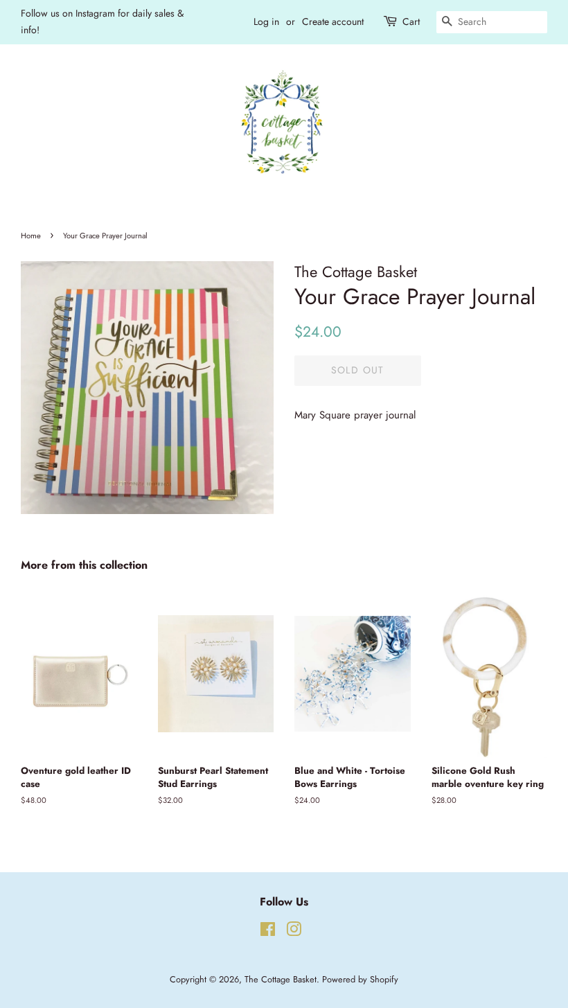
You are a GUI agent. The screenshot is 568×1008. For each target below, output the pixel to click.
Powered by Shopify (360, 979)
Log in (266, 21)
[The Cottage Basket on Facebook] (268, 932)
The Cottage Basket (281, 979)
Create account (333, 21)
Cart (411, 21)
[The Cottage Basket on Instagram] (293, 932)
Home (31, 235)
